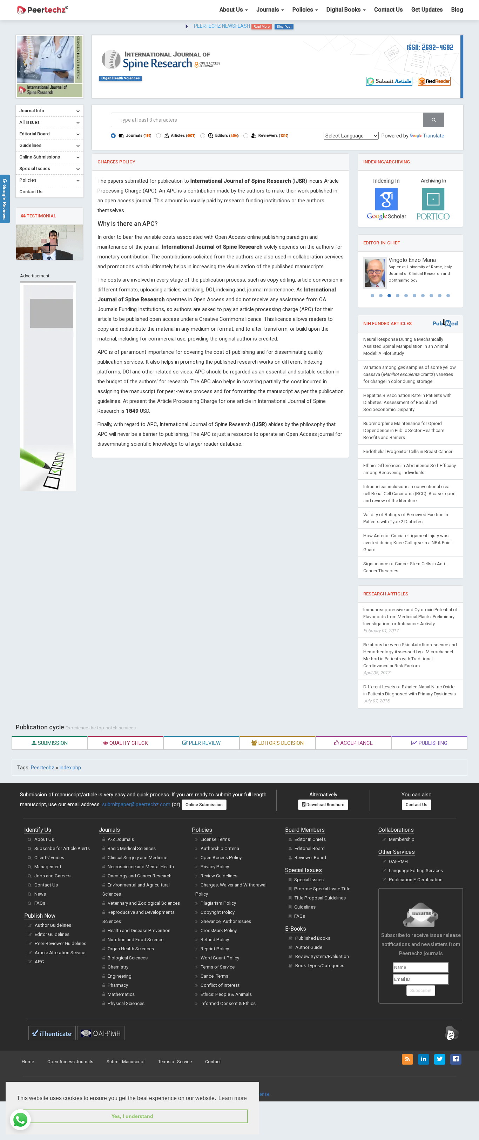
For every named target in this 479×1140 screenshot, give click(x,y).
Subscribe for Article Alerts (62, 848)
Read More (262, 26)
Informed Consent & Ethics (228, 1003)
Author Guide (308, 947)
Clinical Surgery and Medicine (137, 857)
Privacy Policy (215, 866)
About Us (232, 9)
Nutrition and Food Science (135, 939)
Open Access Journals (70, 1061)
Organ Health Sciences (120, 78)
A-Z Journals (121, 839)
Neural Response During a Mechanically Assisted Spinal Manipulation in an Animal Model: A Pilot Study (405, 346)
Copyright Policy (218, 912)
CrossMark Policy (219, 930)
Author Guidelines (53, 925)
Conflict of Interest (220, 985)
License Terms (215, 839)
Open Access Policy (221, 857)
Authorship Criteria (220, 848)
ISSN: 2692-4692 (429, 47)
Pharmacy (118, 985)
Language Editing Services (416, 870)
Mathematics (121, 994)
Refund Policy (215, 939)
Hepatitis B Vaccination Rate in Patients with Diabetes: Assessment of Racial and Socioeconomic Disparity (407, 402)
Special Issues (309, 879)
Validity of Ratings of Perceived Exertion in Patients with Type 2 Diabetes (405, 518)
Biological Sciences (128, 957)
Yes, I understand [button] (132, 1116)
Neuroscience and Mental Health (141, 866)
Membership (401, 839)
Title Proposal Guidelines (320, 897)
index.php (70, 767)
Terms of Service (218, 967)
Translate (433, 136)
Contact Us (388, 9)
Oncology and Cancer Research (139, 875)
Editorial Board (310, 848)
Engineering (119, 976)
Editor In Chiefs (310, 839)
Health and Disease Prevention (139, 930)
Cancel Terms (214, 976)
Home (28, 1061)
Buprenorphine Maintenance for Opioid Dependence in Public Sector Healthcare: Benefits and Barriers (404, 430)
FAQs (39, 903)
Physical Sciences (126, 1003)
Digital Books (344, 9)
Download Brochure (324, 804)
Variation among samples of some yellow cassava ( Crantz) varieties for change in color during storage (409, 374)
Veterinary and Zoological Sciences (144, 903)
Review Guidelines (219, 875)
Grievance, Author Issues (226, 921)
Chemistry (118, 967)
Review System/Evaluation (322, 956)
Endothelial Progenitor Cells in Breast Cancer (407, 451)
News (40, 894)
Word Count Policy (220, 957)
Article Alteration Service (60, 952)
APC (39, 961)
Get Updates (427, 9)
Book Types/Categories (319, 965)
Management (47, 866)
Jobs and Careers (52, 875)
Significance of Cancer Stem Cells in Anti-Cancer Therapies (404, 567)
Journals (268, 9)
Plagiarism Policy (218, 903)
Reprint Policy (215, 948)
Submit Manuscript (126, 1061)
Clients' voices (49, 857)
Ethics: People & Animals (226, 994)
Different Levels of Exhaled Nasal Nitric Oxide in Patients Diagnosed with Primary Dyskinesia (409, 693)
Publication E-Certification (416, 879)
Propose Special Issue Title (322, 888)
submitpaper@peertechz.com (136, 804)
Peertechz (42, 767)
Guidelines (305, 907)
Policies (303, 9)
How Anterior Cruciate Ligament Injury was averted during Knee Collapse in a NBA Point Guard (407, 542)
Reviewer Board (310, 857)
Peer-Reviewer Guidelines (60, 943)
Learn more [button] (232, 1098)
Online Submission (204, 804)
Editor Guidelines (52, 934)
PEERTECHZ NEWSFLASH (222, 26)
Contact (213, 1061)
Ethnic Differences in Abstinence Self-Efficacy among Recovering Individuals (409, 469)
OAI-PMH (398, 861)
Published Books (312, 938)
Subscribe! (420, 990)
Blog (457, 9)
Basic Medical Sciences (132, 848)
